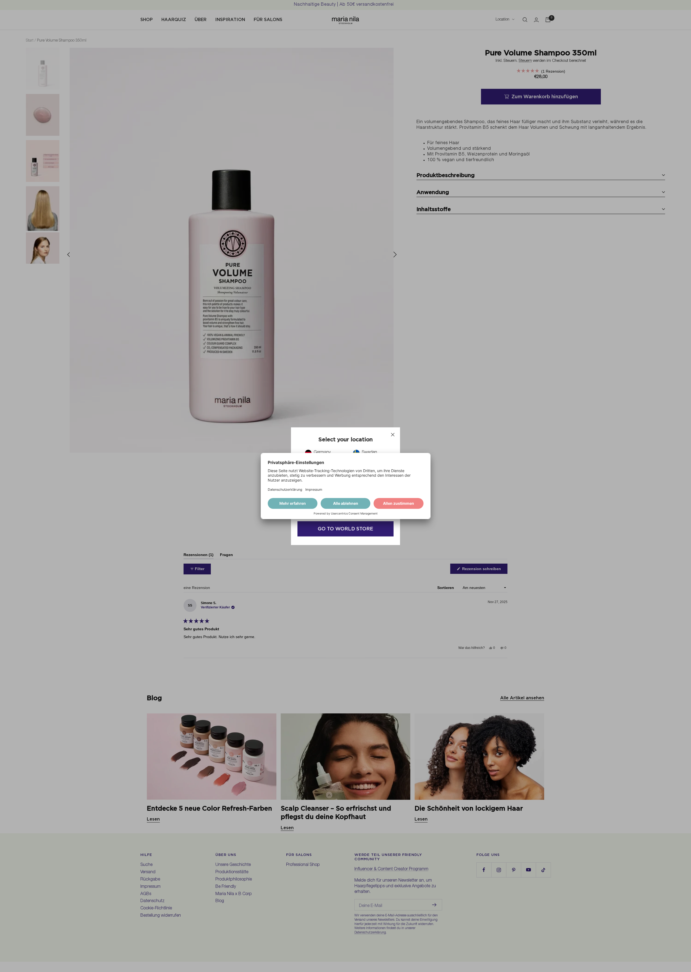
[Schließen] (393, 434)
